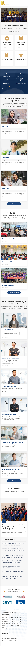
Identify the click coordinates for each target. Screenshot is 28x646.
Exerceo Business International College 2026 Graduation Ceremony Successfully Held (13, 527)
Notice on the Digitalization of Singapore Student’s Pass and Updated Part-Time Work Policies (13, 550)
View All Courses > (14, 204)
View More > (7, 47)
